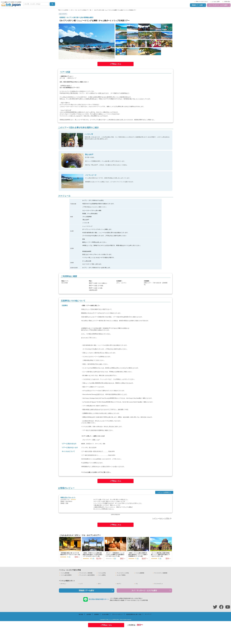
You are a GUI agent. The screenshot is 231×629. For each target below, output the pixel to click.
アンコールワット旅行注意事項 (86, 575)
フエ (136, 583)
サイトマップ (148, 614)
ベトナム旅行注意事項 (66, 575)
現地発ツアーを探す (197, 5)
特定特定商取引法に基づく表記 (133, 614)
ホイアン (119, 583)
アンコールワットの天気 (123, 573)
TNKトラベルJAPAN (63, 10)
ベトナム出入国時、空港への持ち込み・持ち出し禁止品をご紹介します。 (102, 426)
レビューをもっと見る (161, 518)
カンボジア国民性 (121, 575)
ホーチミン (63, 583)
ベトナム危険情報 (139, 573)
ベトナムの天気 (102, 573)
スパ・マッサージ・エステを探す (218, 5)
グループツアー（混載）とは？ (91, 439)
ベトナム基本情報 (65, 573)
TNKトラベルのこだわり (202, 1)
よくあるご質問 (215, 1)
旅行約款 (93, 430)
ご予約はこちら (115, 64)
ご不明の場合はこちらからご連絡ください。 (95, 207)
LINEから (76, 82)
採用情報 (96, 614)
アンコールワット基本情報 (85, 573)
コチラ (99, 472)
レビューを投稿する (164, 492)
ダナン (99, 583)
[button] (61, 41)
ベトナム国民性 (102, 575)
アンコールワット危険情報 (160, 573)
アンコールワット (158, 583)
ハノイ (81, 583)
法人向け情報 (105, 614)
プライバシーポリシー (117, 614)
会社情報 (89, 614)
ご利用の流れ (227, 1)
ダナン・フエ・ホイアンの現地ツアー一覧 (81, 10)
